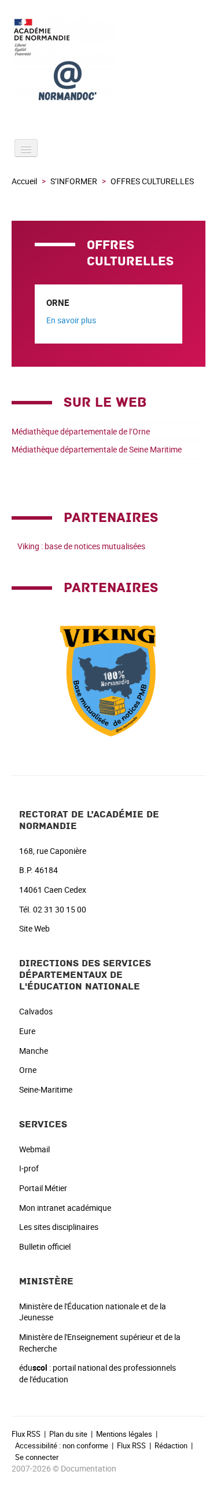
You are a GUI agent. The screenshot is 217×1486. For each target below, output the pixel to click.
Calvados (36, 1011)
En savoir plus (71, 320)
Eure (27, 1030)
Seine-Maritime (45, 1089)
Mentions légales (124, 1434)
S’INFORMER (73, 181)
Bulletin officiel (45, 1246)
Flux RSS (26, 1434)
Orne (27, 1069)
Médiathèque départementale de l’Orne (81, 431)
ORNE (57, 302)
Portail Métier (43, 1187)
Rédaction (171, 1445)
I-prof (29, 1168)
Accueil (24, 181)
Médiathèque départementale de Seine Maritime (97, 449)
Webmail (34, 1149)
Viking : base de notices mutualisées (81, 546)
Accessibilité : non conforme (61, 1445)
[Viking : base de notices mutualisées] (109, 677)
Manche (33, 1050)
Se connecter (36, 1457)
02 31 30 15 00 (59, 909)
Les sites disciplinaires (58, 1226)
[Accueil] (108, 68)
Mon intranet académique (65, 1207)
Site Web (34, 928)
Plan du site (68, 1434)
